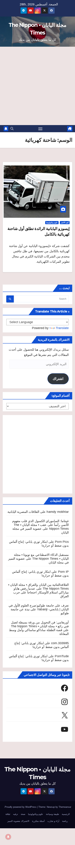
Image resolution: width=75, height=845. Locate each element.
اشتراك (58, 379)
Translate (62, 328)
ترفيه (15, 814)
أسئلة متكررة (38, 821)
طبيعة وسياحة (52, 814)
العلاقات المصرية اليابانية (23, 512)
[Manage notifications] (8, 837)
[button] (12, 128)
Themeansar (65, 807)
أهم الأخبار (65, 222)
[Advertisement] (37, 85)
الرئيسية (66, 814)
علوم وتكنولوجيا (52, 222)
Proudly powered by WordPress (21, 807)
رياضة (65, 821)
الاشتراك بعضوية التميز (18, 821)
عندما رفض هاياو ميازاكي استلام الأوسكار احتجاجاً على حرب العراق (41, 592)
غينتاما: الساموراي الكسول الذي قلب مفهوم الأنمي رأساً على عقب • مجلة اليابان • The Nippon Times (40, 524)
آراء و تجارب (53, 821)
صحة (23, 814)
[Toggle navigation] (40, 128)
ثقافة (7, 814)
